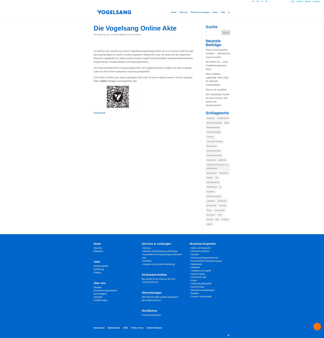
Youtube (308, 1)
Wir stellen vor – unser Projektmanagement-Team (217, 65)
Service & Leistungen (200, 12)
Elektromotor (211, 160)
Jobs (223, 12)
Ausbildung (211, 118)
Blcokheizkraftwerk (213, 127)
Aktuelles (98, 248)
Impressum (99, 328)
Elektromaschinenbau (214, 155)
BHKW (226, 123)
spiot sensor (211, 215)
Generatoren (223, 173)
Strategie (98, 287)
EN (258, 1)
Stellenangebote (101, 266)
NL (262, 1)
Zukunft (209, 224)
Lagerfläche (211, 201)
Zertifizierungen (101, 300)
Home (173, 12)
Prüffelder (147, 261)
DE (253, 1)
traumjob (210, 219)
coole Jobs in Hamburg (215, 141)
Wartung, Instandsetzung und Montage (160, 251)
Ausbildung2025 (223, 118)
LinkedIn (299, 1)
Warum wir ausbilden (216, 89)
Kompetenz (211, 192)
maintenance (222, 201)
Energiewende (212, 173)
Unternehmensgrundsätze (105, 290)
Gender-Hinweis (154, 328)
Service (209, 210)
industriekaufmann (213, 182)
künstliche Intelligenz (214, 196)
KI (220, 187)
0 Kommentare (135, 35)
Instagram (316, 1)
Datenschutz (114, 328)
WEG (217, 219)
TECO (220, 215)
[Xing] (228, 335)
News (215, 12)
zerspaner (225, 219)
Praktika (97, 272)
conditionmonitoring (213, 132)
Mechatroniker (212, 205)
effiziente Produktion (214, 151)
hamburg (210, 178)
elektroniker (222, 160)
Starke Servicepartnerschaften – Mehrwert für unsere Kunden (218, 53)
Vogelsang (101, 35)
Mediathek (98, 251)
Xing (292, 1)
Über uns (184, 12)
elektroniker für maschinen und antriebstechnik (217, 166)
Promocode (99, 113)
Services (147, 248)
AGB (125, 328)
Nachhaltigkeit (100, 294)
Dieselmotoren (212, 146)
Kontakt (279, 1)
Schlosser (222, 205)
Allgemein (123, 35)
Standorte (98, 297)
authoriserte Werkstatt (214, 123)
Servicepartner (220, 210)
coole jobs (210, 137)
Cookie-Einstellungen (151, 315)
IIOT (217, 178)
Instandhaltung (212, 187)
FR (266, 1)
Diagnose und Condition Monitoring (159, 264)
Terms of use (137, 328)
